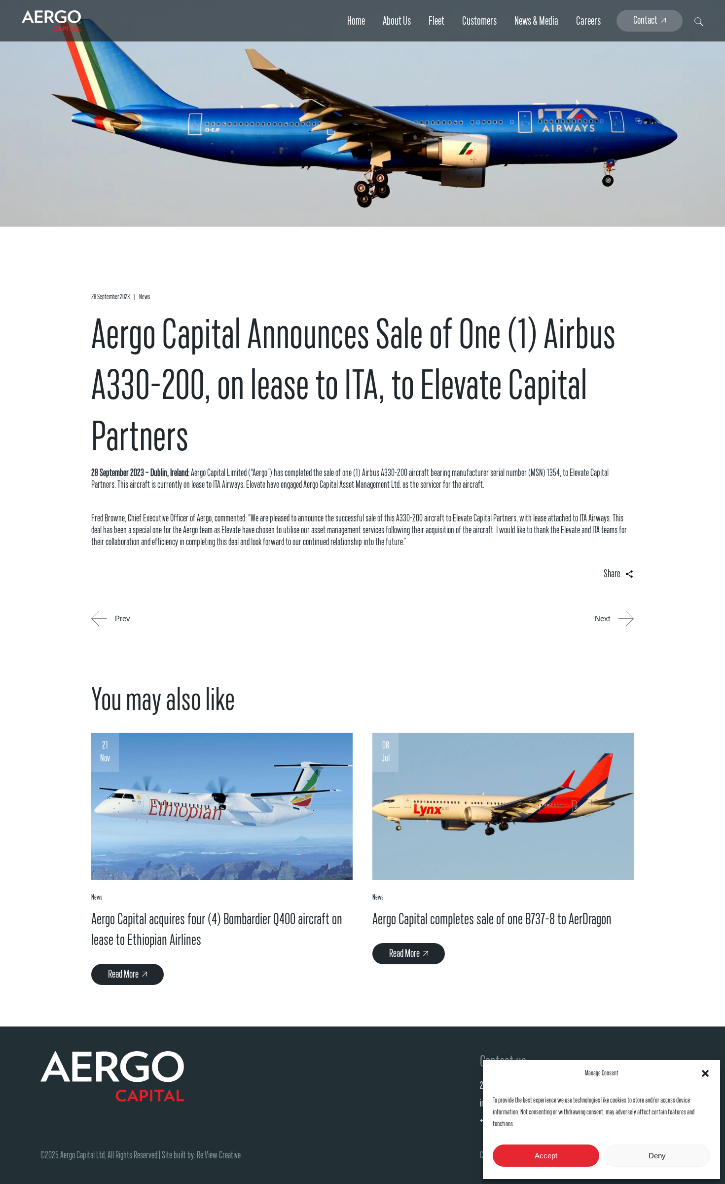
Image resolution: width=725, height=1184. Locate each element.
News (144, 297)
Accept (546, 1155)
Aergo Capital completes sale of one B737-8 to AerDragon (492, 919)
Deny (657, 1155)
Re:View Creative (219, 1155)
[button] (705, 1073)
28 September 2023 (110, 297)
